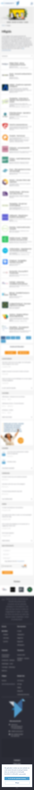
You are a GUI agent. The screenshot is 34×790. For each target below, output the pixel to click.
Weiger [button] (17, 782)
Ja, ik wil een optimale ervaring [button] (17, 778)
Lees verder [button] (22, 774)
